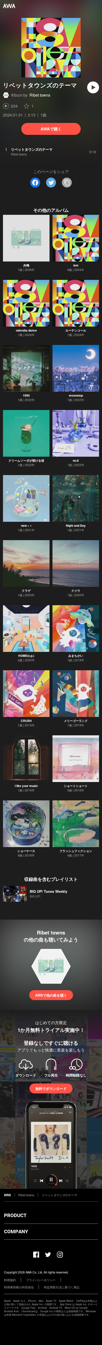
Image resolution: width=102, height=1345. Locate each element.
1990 (26, 395)
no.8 (76, 460)
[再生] (93, 87)
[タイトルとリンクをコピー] (67, 182)
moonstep (76, 395)
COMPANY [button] (16, 1231)
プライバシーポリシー (41, 1280)
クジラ (75, 590)
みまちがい (75, 655)
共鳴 (26, 265)
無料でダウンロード (51, 1088)
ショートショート (76, 786)
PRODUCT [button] (15, 1215)
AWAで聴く (51, 129)
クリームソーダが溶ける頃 (26, 460)
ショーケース (26, 851)
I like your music (26, 786)
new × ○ (26, 525)
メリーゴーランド (76, 720)
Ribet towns (39, 95)
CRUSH (26, 720)
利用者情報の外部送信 (19, 1287)
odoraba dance (26, 330)
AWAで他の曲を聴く (51, 995)
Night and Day (76, 525)
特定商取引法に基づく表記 (61, 1287)
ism (75, 265)
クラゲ (26, 590)
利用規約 (10, 1280)
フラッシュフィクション (75, 851)
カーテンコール (75, 330)
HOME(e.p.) (26, 655)
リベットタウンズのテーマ (59, 1195)
